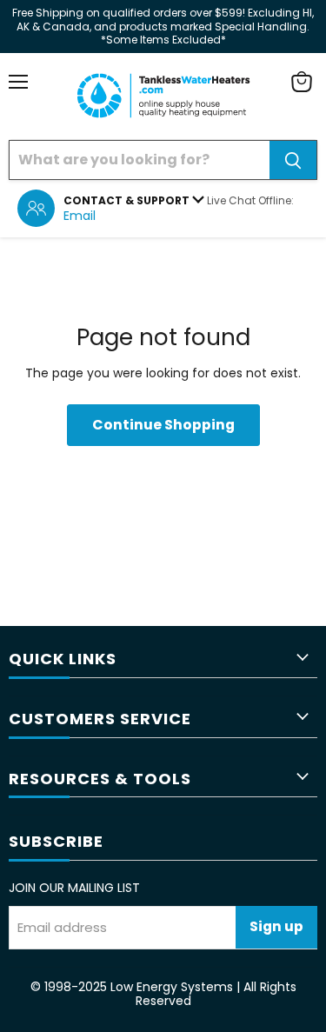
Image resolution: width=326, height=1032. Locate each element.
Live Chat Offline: (250, 200)
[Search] (292, 160)
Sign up (276, 926)
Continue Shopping (163, 425)
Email (79, 215)
